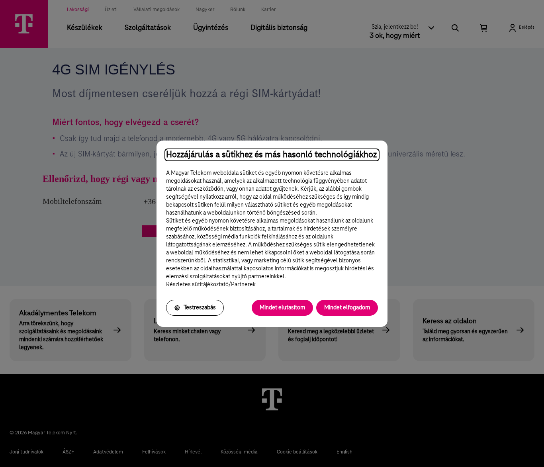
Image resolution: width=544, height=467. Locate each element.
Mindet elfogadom (347, 308)
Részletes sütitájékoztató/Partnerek (211, 284)
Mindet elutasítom (282, 308)
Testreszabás (200, 308)
